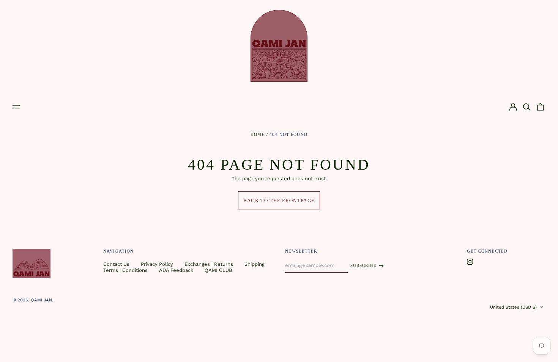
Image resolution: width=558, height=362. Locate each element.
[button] (526, 106)
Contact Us (116, 264)
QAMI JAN (41, 300)
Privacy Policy (157, 264)
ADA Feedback (176, 270)
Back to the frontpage (279, 200)
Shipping (254, 264)
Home (258, 134)
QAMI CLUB (218, 270)
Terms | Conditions (125, 270)
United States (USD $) (514, 307)
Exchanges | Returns (208, 264)
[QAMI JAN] (279, 46)
